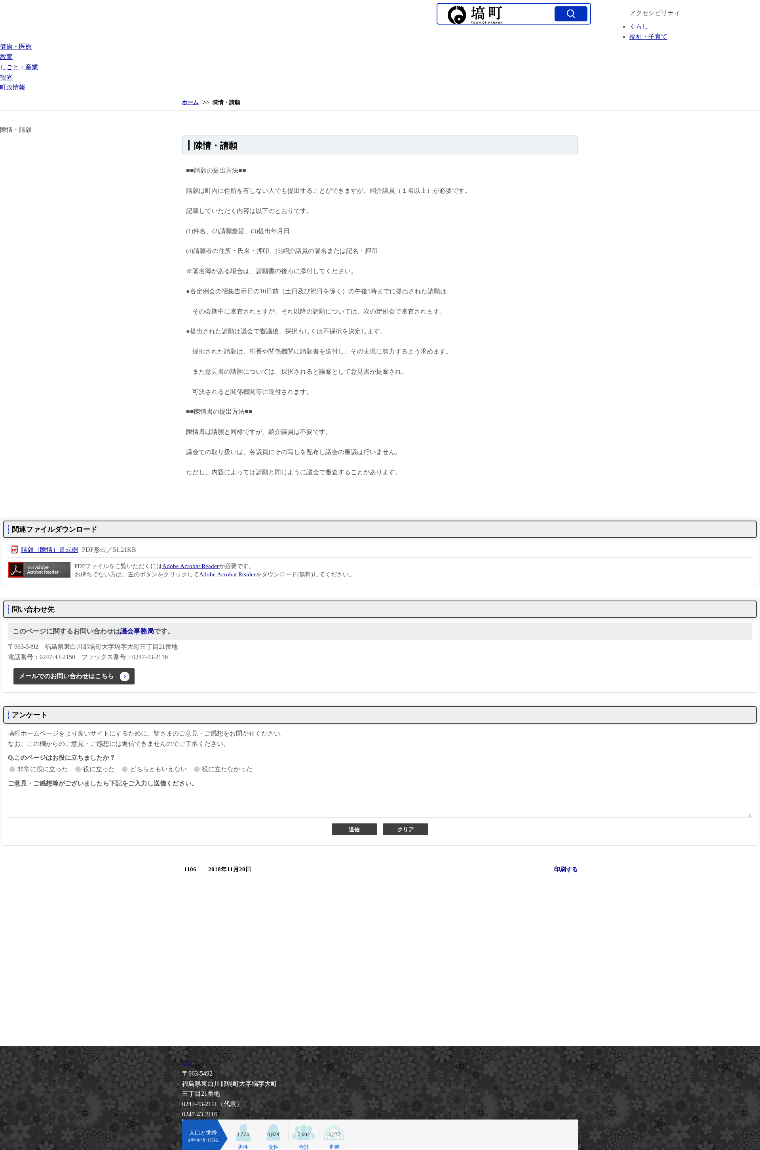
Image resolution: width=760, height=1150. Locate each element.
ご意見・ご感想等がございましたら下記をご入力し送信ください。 (103, 783)
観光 (6, 77)
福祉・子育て (648, 36)
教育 (6, 56)
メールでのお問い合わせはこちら (66, 676)
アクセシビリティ (654, 13)
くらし (638, 26)
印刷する (566, 869)
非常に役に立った (42, 769)
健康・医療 (16, 46)
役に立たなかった (227, 769)
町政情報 (12, 87)
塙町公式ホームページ (475, 15)
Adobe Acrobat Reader (190, 566)
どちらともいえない (158, 769)
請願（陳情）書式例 (49, 549)
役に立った (99, 769)
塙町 (188, 1063)
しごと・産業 (19, 67)
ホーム (190, 102)
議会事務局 (137, 631)
